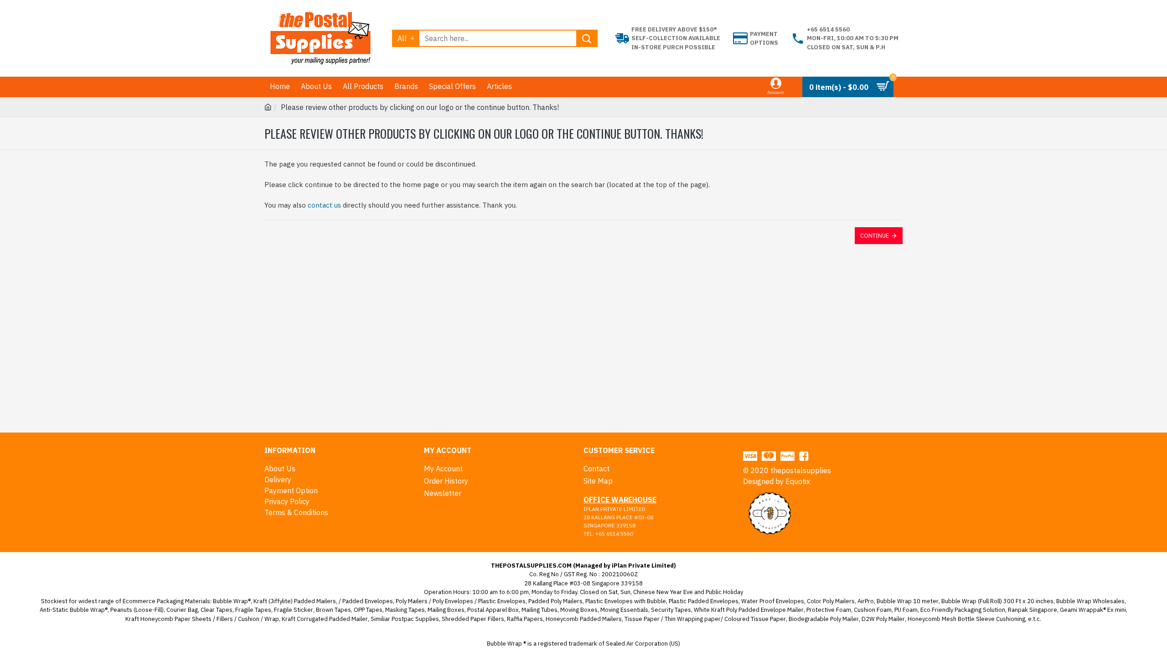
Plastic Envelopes (502, 601)
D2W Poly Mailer (883, 619)
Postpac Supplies (415, 619)
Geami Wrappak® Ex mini (1093, 610)
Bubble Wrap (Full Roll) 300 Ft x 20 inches (997, 601)
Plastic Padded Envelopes (703, 601)
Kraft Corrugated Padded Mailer (325, 619)
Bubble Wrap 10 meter (908, 601)
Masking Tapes (405, 610)
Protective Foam (828, 610)
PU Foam (906, 610)
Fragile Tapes (253, 610)
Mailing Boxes (446, 610)
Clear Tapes (216, 610)
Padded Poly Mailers (555, 601)
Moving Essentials (624, 610)
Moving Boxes (579, 610)
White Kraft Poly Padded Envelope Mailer (749, 610)
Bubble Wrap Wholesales (1090, 601)
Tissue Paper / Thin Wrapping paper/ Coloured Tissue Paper (705, 619)
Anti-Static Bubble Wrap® (74, 610)
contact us (324, 205)
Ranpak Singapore (1032, 610)
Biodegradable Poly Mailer (824, 619)
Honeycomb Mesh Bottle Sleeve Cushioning (966, 619)
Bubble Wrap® (232, 601)
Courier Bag (182, 610)
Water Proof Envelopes (772, 601)
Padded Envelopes (367, 601)
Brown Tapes (333, 610)
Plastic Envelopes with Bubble (625, 601)
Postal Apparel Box (493, 610)
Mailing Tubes (540, 610)
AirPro (865, 601)
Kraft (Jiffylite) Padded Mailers (294, 601)
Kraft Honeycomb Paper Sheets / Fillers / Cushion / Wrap (202, 619)
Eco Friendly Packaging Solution (962, 610)
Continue (874, 236)
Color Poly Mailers (831, 601)
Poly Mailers (412, 601)
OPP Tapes (368, 610)
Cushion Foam (873, 610)
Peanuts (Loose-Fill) (137, 610)
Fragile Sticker (293, 610)
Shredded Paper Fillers (473, 619)
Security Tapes (671, 610)
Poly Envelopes (453, 601)
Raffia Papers (525, 619)
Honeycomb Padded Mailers (584, 619)
